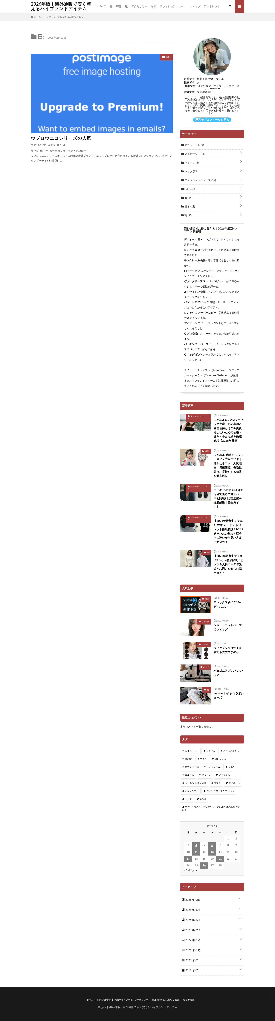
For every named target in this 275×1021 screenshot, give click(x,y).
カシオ (203, 799)
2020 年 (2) (191, 960)
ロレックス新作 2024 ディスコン (227, 604)
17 (188, 859)
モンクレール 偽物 (195, 260)
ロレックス (220, 759)
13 (212, 852)
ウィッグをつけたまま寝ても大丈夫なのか (228, 650)
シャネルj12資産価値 (195, 783)
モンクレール (213, 767)
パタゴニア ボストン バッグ (228, 672)
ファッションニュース (173, 6)
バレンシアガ (191, 791)
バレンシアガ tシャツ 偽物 (199, 302)
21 (220, 859)
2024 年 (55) (192, 920)
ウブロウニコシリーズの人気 (61, 138)
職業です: (190, 86)
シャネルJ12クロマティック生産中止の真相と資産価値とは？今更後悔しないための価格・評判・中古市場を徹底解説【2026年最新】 (228, 430)
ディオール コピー (195, 323)
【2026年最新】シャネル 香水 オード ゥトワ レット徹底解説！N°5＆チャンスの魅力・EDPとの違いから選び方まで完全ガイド (229, 531)
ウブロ (217, 783)
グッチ (188, 799)
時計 (118, 6)
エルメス (189, 775)
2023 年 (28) (192, 930)
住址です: (189, 92)
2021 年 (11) (192, 950)
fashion (188, 759)
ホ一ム (89, 1000)
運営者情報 (188, 1000)
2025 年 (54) (192, 910)
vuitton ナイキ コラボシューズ (229, 695)
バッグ (102, 6)
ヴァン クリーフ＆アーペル (220, 791)
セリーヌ (206, 775)
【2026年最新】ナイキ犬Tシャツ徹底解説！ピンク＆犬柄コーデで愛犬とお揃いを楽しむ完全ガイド (228, 564)
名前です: (189, 79)
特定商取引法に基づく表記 (165, 1000)
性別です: (189, 82)
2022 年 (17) (192, 940)
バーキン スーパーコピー (198, 344)
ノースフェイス (231, 751)
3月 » (194, 870)
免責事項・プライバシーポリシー (131, 1000)
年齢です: (214, 79)
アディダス (224, 775)
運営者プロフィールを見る (212, 119)
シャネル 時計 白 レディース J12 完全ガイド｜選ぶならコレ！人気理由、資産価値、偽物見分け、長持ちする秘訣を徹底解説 (229, 466)
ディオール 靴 (192, 239)
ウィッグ (195, 6)
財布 (153, 6)
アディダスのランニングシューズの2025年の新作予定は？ (211, 808)
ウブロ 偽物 (191, 333)
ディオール (234, 783)
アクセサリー (139, 6)
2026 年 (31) (192, 900)
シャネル (210, 751)
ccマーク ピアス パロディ (199, 271)
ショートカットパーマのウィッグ (228, 627)
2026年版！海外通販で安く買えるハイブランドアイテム (61, 6)
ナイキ (203, 759)
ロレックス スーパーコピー (200, 250)
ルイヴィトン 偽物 (195, 292)
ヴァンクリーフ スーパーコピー (202, 281)
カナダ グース (192, 767)
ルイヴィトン (191, 751)
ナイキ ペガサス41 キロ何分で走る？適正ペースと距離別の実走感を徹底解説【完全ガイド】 (229, 498)
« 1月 (187, 870)
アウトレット (212, 6)
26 (204, 865)
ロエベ (231, 767)
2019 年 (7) (191, 970)
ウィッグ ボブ (192, 354)
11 (196, 852)
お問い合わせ (104, 1000)
